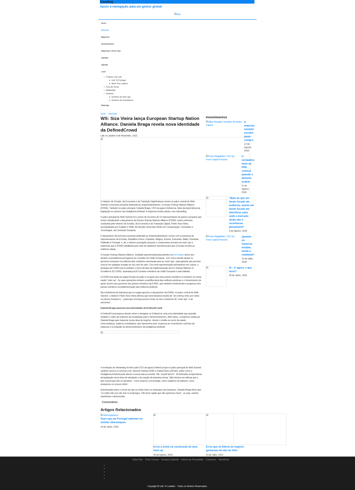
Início (103, 23)
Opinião (104, 58)
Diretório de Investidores (122, 100)
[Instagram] (107, 475)
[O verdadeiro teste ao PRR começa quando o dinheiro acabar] (222, 158)
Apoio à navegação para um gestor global (131, 6)
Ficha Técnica (152, 459)
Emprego (105, 105)
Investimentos (107, 44)
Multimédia (110, 90)
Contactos (211, 459)
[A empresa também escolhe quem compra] (224, 123)
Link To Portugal (119, 80)
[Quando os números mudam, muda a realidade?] (222, 238)
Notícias (105, 30)
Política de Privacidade (192, 459)
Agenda (104, 65)
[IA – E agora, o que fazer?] (216, 276)
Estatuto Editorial (169, 459)
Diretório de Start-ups (121, 97)
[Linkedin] (107, 468)
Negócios (105, 37)
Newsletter (223, 459)
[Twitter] (107, 472)
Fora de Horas (112, 87)
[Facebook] (107, 465)
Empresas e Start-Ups (111, 51)
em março (179, 255)
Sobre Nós (137, 459)
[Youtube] (107, 478)
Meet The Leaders (120, 83)
